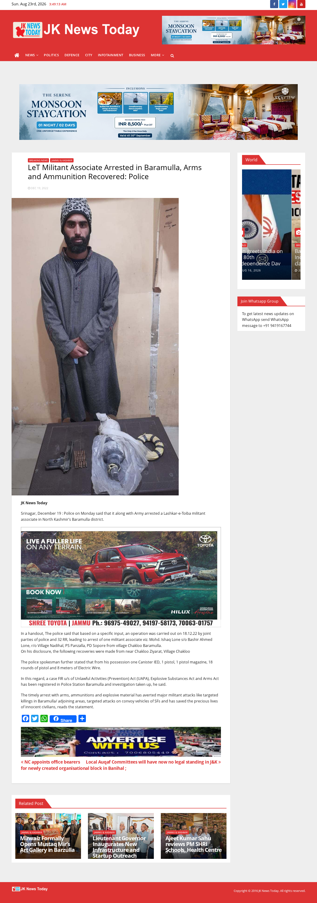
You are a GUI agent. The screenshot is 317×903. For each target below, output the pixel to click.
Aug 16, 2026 (259, 270)
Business (137, 55)
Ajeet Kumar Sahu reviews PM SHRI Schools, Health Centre (193, 844)
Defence (72, 55)
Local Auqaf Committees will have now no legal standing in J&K (152, 762)
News (30, 55)
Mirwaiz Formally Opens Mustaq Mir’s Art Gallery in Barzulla (47, 844)
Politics (51, 55)
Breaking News (38, 160)
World (250, 245)
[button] (172, 55)
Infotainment (110, 55)
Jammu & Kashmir (62, 160)
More (156, 55)
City (88, 55)
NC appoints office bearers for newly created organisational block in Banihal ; (73, 765)
